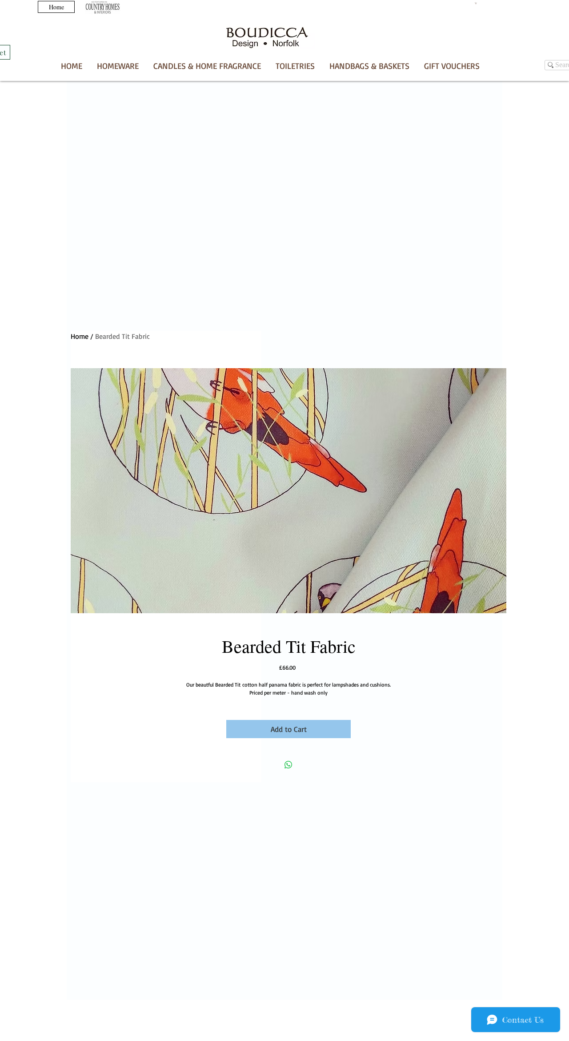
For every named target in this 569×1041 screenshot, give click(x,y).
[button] (207, 66)
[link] (476, 3)
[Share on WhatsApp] (288, 765)
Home (79, 336)
